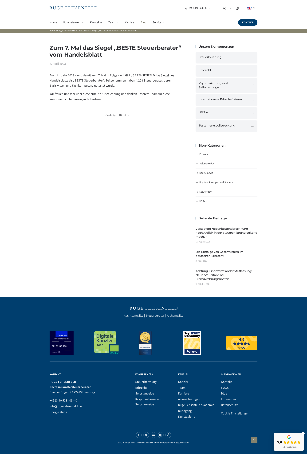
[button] (254, 440)
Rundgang (185, 411)
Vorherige (111, 115)
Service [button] (157, 22)
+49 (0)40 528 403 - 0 (199, 8)
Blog (143, 22)
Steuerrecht (205, 192)
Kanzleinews (69, 30)
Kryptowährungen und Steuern (216, 182)
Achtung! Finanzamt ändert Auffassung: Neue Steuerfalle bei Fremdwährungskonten (224, 275)
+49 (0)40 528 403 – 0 (63, 400)
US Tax (203, 201)
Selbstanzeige (206, 163)
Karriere (129, 22)
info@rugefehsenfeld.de (66, 406)
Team (182, 388)
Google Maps (58, 412)
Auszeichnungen (189, 399)
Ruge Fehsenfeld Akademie (196, 405)
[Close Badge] (303, 433)
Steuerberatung (146, 382)
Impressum (228, 399)
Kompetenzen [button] (71, 22)
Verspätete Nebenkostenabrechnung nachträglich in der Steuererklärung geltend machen (226, 232)
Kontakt (247, 22)
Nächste (123, 115)
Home (53, 22)
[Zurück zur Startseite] (73, 8)
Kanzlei (183, 382)
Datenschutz (229, 405)
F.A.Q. (225, 388)
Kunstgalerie (186, 416)
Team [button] (111, 22)
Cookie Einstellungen (235, 413)
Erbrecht (204, 154)
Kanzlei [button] (94, 22)
